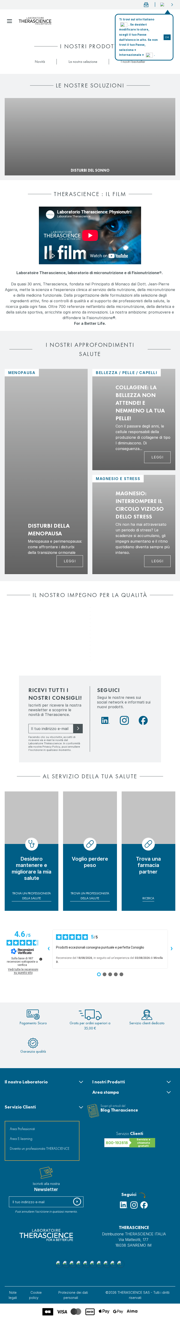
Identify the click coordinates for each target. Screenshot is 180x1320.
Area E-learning (21, 1138)
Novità (40, 61)
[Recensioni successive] (171, 949)
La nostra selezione (82, 61)
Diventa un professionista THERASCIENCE (39, 1148)
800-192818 (117, 1142)
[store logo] (35, 21)
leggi (157, 457)
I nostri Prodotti (108, 1082)
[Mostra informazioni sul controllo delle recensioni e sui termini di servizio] (41, 959)
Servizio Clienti (20, 1107)
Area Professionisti (22, 1128)
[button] (166, 5)
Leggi (70, 561)
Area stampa (105, 1092)
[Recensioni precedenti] (48, 949)
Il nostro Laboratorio (26, 1082)
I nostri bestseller (133, 61)
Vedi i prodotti (20, 163)
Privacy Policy (51, 746)
